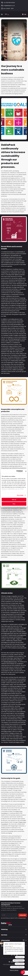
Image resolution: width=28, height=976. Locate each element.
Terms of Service (14, 970)
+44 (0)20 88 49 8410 (9, 2)
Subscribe (23, 915)
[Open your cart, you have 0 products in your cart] (23, 14)
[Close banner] (25, 471)
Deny (14, 503)
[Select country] (25, 14)
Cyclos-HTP (6, 871)
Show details (20, 495)
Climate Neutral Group (10, 662)
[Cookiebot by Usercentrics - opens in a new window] (17, 471)
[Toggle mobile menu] (2, 14)
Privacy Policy (22, 918)
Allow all (14, 499)
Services (4, 935)
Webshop (4, 929)
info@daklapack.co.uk (9, 5)
